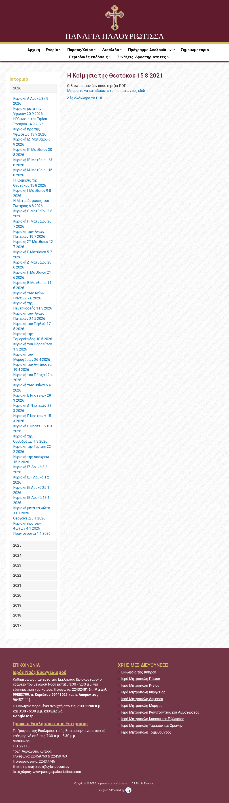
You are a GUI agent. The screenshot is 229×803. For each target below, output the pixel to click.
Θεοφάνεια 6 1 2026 (29, 518)
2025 (17, 545)
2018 (17, 615)
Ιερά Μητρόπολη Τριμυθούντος (146, 732)
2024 (17, 556)
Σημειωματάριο (195, 50)
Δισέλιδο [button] (111, 50)
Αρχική (34, 50)
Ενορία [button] (52, 50)
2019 (17, 606)
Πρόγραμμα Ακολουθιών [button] (150, 50)
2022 (17, 576)
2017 (17, 625)
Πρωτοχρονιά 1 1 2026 (32, 533)
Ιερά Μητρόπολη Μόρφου (141, 705)
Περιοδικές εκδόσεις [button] (89, 57)
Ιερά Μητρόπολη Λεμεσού (142, 699)
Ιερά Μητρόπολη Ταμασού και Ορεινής (152, 725)
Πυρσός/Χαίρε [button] (80, 50)
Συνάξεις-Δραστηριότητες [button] (142, 57)
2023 (17, 565)
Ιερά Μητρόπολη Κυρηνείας (143, 692)
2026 (17, 88)
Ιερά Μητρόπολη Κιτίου (140, 685)
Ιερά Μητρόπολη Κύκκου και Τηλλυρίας (152, 719)
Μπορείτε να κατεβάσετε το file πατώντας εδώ (106, 91)
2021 (17, 586)
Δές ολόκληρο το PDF (85, 98)
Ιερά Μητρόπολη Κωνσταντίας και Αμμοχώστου (160, 712)
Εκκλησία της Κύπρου (138, 672)
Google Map (23, 716)
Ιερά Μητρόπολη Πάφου (140, 679)
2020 (17, 595)
